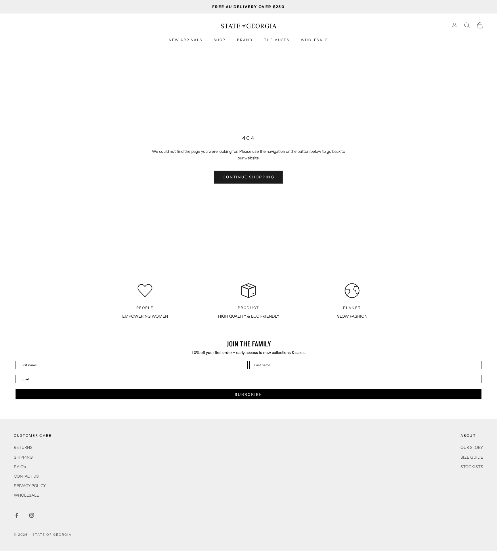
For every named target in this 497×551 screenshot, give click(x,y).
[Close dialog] (289, 228)
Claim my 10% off (249, 308)
